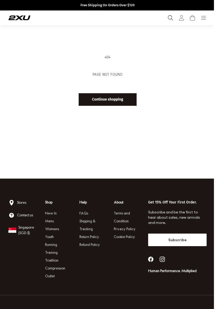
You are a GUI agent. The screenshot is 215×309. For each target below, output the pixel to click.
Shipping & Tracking (86, 225)
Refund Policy (88, 244)
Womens (51, 229)
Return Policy (88, 237)
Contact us (25, 215)
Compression (55, 268)
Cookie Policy (122, 237)
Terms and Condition (120, 217)
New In (50, 213)
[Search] (170, 18)
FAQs (82, 213)
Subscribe (174, 240)
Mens (49, 221)
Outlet (49, 276)
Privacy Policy (123, 229)
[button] (192, 18)
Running (51, 244)
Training (51, 252)
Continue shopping (105, 99)
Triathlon (51, 260)
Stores (21, 202)
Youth (49, 237)
